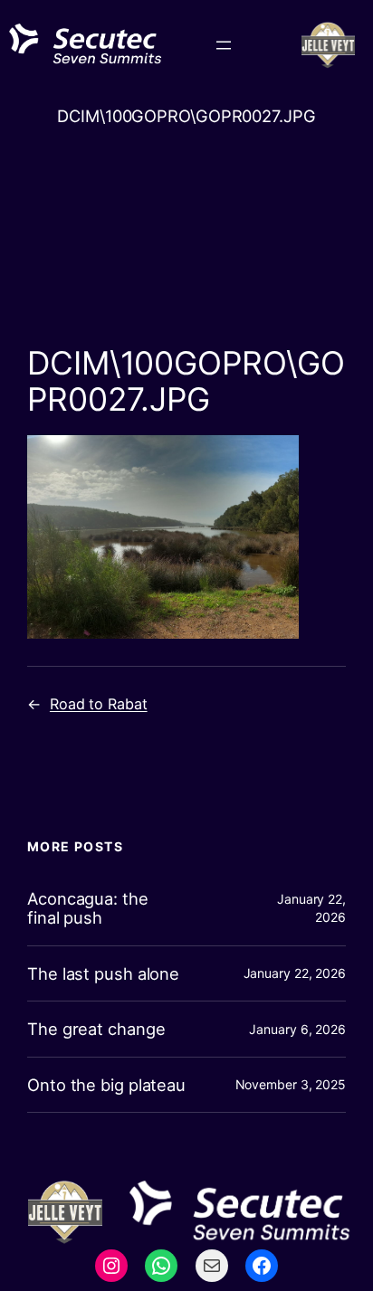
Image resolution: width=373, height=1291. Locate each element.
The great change (96, 1029)
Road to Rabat (99, 704)
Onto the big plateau (106, 1085)
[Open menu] (223, 45)
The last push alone (103, 973)
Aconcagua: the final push (87, 907)
